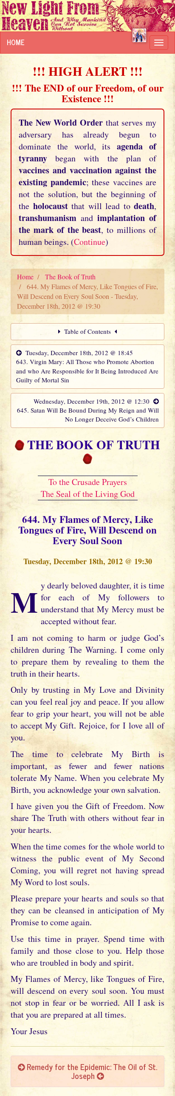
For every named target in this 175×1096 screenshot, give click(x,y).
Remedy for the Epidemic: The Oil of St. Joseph (91, 1071)
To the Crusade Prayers (87, 482)
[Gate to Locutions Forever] (139, 35)
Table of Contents (87, 331)
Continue (89, 241)
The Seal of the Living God (88, 493)
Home (16, 42)
